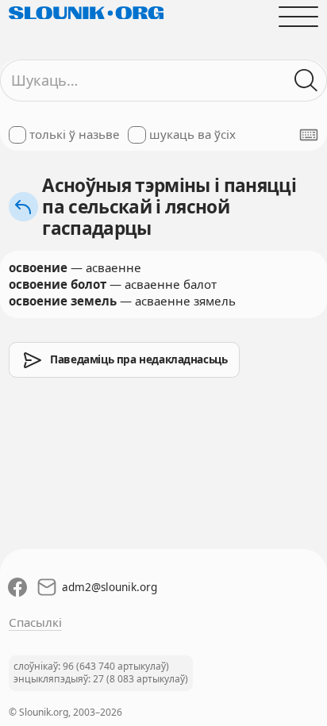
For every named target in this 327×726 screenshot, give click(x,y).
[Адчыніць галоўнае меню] (299, 16)
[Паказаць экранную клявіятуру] (308, 134)
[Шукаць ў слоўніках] (307, 80)
